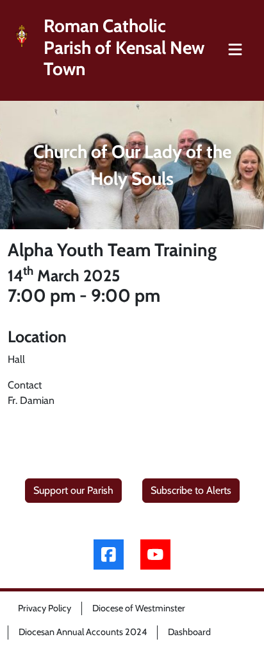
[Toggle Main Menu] (235, 50)
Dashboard (189, 632)
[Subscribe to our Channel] (155, 554)
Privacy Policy (44, 608)
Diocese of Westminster (138, 608)
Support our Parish (73, 490)
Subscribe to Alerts (191, 490)
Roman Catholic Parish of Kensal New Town (124, 47)
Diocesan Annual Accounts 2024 (83, 632)
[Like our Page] (109, 554)
